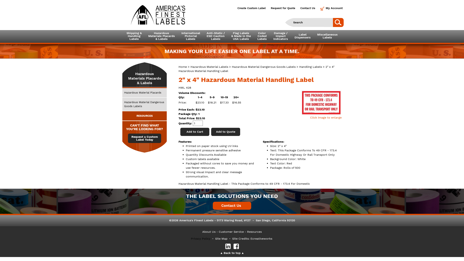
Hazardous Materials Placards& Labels (161, 36)
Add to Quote (225, 131)
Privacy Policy (200, 238)
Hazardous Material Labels (209, 67)
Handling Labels (310, 67)
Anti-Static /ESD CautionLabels (216, 36)
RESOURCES (144, 115)
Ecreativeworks (261, 238)
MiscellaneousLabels (327, 36)
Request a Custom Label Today (144, 138)
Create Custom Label (251, 8)
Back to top (232, 253)
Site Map (221, 238)
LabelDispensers (303, 36)
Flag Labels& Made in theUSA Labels (241, 36)
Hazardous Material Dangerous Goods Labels (264, 67)
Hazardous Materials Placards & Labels (144, 78)
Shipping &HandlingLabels (134, 36)
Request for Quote (283, 8)
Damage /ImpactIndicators (280, 36)
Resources (254, 231)
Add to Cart (195, 131)
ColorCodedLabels (262, 36)
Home (183, 67)
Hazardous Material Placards (142, 92)
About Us (209, 231)
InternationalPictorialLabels (190, 36)
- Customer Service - (231, 231)
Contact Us (307, 8)
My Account (334, 8)
